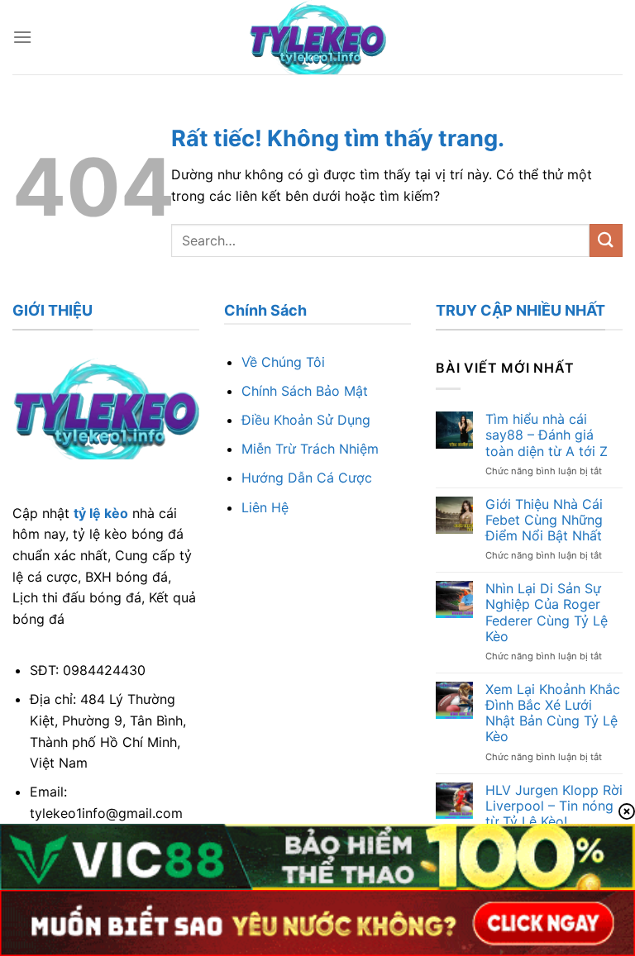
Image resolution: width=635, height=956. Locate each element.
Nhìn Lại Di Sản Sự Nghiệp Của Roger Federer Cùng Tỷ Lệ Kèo (546, 612)
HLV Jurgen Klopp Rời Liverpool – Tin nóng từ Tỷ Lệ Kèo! (554, 806)
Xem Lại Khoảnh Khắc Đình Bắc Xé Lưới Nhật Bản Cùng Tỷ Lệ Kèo (552, 713)
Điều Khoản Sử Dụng (305, 419)
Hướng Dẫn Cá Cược (306, 477)
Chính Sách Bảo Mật (304, 391)
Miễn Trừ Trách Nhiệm (310, 448)
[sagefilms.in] (318, 37)
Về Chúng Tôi (283, 362)
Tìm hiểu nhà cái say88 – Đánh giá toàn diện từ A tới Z (546, 435)
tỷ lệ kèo (101, 513)
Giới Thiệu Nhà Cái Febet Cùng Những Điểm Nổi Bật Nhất (544, 520)
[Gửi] (606, 240)
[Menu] (22, 37)
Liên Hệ (265, 507)
